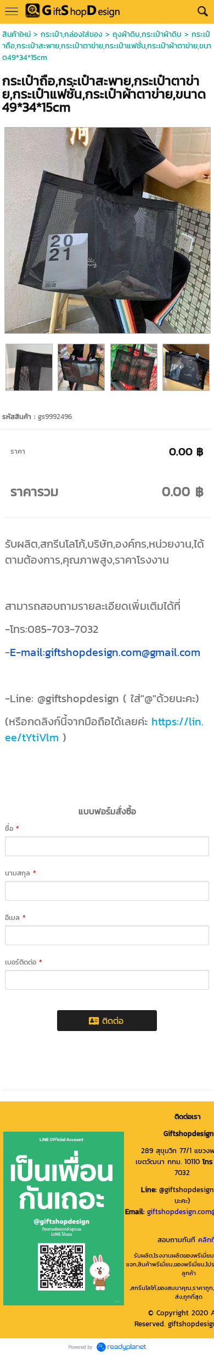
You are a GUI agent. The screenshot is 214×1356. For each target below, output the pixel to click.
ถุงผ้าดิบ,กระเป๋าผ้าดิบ (147, 34)
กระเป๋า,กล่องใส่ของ (72, 34)
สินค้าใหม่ (16, 34)
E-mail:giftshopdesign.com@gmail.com (105, 652)
